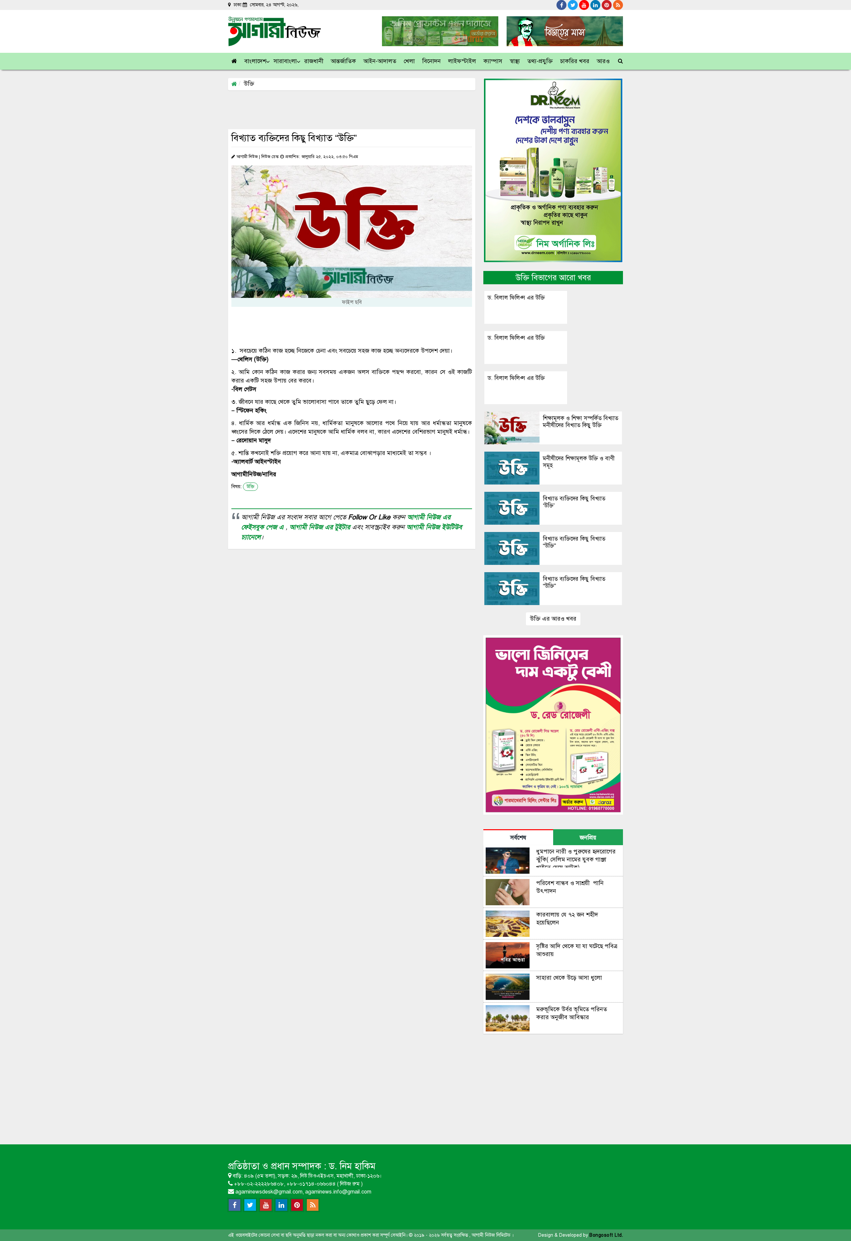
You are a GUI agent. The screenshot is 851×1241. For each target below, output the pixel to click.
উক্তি (249, 83)
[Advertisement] (349, 109)
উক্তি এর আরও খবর (553, 618)
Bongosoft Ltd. (606, 1235)
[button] (255, 61)
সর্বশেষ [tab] (518, 837)
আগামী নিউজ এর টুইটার (321, 527)
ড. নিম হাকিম (352, 1166)
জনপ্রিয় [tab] (588, 837)
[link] (603, 61)
